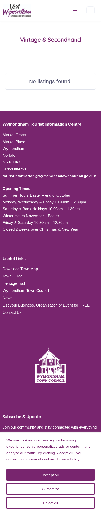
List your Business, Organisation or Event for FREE (46, 305)
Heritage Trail (14, 283)
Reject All (50, 503)
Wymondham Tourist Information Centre (42, 124)
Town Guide (13, 276)
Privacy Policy (68, 459)
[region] (50, 472)
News (7, 298)
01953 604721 (14, 169)
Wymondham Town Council (26, 290)
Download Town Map (20, 269)
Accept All (51, 475)
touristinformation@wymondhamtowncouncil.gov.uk (49, 176)
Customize (50, 489)
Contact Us (12, 312)
